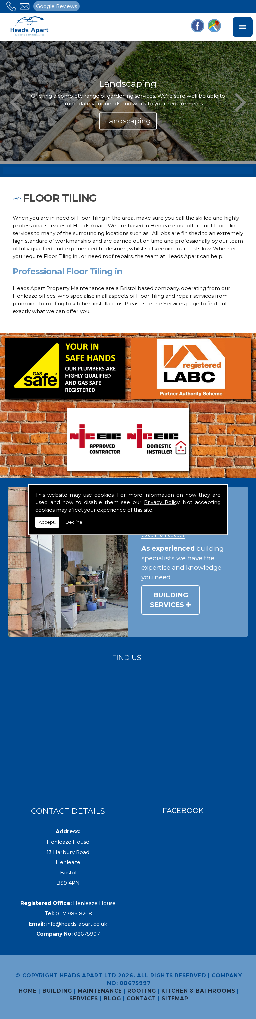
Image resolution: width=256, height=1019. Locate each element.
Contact (141, 998)
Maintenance (100, 991)
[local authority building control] (191, 369)
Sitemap (175, 998)
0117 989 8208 (74, 913)
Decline (73, 522)
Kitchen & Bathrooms (198, 991)
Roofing (141, 991)
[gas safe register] (65, 369)
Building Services (169, 600)
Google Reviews (56, 6)
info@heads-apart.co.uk (76, 924)
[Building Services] (68, 562)
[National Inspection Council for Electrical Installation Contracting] (128, 440)
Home (28, 991)
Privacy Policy (161, 502)
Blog (112, 998)
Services (83, 998)
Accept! (47, 522)
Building (57, 991)
